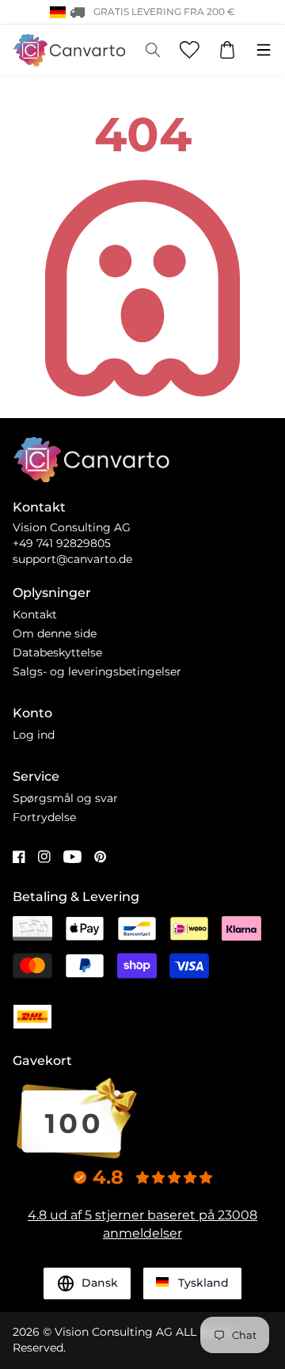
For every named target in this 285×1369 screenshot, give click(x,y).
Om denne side (55, 633)
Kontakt (35, 614)
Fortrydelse (44, 817)
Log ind (34, 735)
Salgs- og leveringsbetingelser (97, 671)
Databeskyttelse (57, 652)
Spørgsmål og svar (65, 798)
